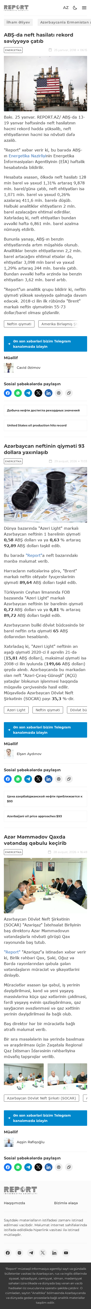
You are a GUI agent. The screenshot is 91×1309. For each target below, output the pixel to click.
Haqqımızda (14, 1203)
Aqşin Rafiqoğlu (30, 1142)
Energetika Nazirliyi (27, 155)
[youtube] (66, 1253)
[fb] (8, 393)
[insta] (19, 1253)
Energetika (13, 50)
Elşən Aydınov (29, 754)
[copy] (69, 393)
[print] (59, 393)
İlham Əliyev (18, 22)
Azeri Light (16, 710)
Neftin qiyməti (19, 324)
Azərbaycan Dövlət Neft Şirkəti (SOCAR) (41, 1098)
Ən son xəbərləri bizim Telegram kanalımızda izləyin (42, 344)
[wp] (18, 393)
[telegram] (28, 393)
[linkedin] (48, 393)
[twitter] (38, 393)
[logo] (16, 8)
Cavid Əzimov (29, 367)
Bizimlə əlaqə (66, 1203)
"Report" (34, 555)
